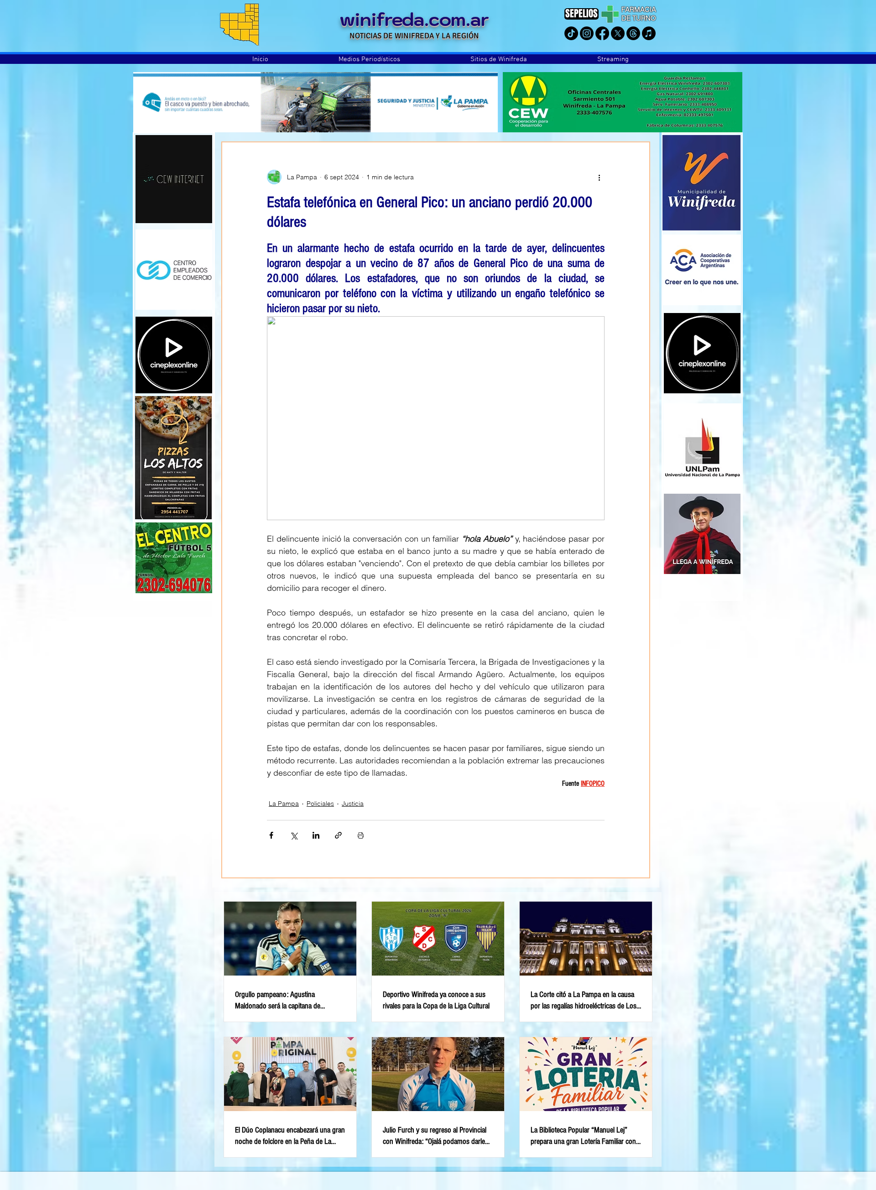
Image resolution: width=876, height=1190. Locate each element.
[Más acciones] (599, 177)
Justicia (353, 803)
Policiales (320, 803)
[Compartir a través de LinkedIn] (316, 835)
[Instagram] (587, 33)
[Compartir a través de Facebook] (271, 835)
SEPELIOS (581, 13)
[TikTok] (571, 33)
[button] (369, 59)
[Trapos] (633, 33)
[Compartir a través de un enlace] (338, 835)
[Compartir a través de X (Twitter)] (293, 835)
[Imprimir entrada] (360, 835)
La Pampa (284, 803)
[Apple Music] (649, 33)
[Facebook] (602, 33)
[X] (618, 33)
